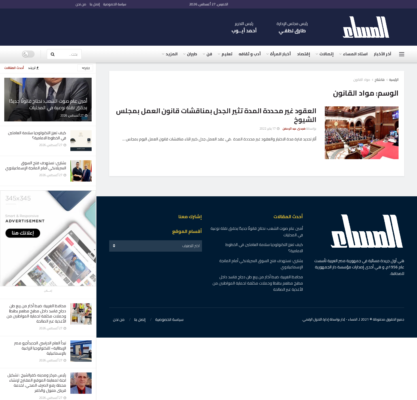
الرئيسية (394, 79)
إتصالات (326, 54)
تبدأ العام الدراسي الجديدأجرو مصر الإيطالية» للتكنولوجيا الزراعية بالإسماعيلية (40, 348)
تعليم (227, 54)
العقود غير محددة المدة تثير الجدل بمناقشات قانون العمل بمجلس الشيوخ (216, 115)
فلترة (87, 68)
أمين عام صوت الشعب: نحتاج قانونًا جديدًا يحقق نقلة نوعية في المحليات (48, 104)
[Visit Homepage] (369, 27)
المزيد (172, 54)
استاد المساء (355, 54)
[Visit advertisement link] (48, 238)
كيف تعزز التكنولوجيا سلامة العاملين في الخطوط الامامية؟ (37, 135)
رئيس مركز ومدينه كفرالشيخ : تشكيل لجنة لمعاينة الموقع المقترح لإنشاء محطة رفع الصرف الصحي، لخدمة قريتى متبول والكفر (36, 382)
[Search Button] (52, 54)
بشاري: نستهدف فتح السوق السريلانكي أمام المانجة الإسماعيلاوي (35, 165)
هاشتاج (380, 79)
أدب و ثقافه (250, 54)
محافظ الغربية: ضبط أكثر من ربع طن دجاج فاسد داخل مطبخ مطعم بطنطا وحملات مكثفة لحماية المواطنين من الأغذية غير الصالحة (36, 313)
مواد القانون (361, 79)
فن (209, 54)
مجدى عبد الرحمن (294, 128)
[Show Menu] (401, 54)
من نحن (81, 4)
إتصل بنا (95, 4)
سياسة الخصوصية (114, 4)
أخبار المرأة (280, 54)
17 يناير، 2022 (268, 128)
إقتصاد (303, 54)
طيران (192, 54)
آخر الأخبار (382, 54)
